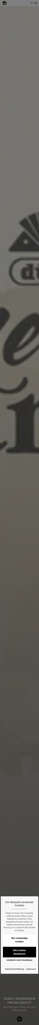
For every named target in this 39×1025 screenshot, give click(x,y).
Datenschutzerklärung (14, 969)
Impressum (31, 969)
